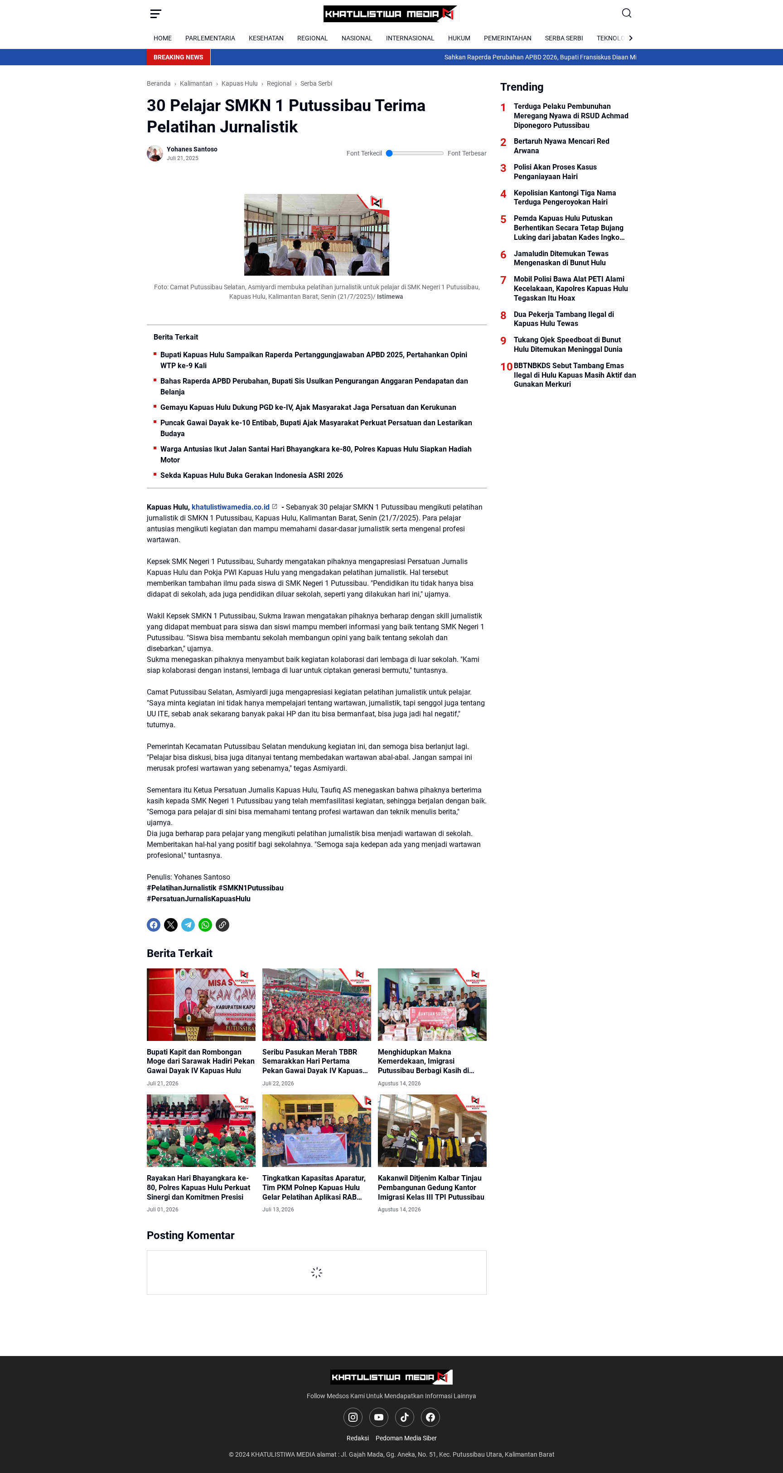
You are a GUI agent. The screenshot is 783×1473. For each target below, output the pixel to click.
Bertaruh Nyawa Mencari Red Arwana (561, 146)
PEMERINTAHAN (508, 38)
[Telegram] (188, 925)
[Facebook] (153, 925)
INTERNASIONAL (410, 38)
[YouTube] (378, 1417)
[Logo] (391, 1377)
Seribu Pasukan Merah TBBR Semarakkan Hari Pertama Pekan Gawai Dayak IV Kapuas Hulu (312, 1062)
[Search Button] (627, 14)
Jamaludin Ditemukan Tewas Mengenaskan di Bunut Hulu (561, 258)
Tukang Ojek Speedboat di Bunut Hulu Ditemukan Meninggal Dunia (568, 344)
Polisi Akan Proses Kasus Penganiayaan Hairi (555, 172)
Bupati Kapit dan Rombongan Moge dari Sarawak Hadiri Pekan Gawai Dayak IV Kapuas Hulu (201, 1061)
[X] (171, 925)
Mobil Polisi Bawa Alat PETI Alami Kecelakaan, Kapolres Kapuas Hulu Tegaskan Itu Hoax (571, 288)
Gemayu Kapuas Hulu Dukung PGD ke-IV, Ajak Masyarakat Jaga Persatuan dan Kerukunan (308, 407)
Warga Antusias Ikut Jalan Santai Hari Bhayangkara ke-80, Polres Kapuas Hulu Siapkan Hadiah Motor (316, 454)
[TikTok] (404, 1417)
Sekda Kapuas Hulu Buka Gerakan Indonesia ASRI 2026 (251, 475)
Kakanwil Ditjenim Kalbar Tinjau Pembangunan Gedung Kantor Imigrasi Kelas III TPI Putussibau (431, 1187)
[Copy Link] (222, 925)
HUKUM (459, 38)
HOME (163, 38)
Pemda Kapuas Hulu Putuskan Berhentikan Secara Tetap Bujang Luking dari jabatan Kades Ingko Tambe (569, 228)
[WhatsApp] (205, 925)
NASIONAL (357, 38)
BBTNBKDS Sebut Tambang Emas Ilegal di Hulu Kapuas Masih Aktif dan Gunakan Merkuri (575, 375)
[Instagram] (352, 1417)
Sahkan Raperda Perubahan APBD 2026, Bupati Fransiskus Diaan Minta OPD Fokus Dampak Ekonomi (542, 57)
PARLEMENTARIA (210, 38)
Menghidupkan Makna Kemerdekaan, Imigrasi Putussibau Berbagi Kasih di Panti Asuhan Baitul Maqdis (423, 1062)
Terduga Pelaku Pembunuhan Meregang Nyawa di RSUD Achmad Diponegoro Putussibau (571, 116)
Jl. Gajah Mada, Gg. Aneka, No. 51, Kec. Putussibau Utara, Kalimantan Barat (448, 1454)
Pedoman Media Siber (406, 1438)
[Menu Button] (156, 14)
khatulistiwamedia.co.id (231, 507)
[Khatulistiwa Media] (391, 13)
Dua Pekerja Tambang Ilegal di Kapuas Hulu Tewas (564, 319)
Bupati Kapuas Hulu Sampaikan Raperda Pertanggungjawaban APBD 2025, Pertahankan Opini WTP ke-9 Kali (313, 360)
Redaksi (358, 1438)
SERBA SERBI (564, 38)
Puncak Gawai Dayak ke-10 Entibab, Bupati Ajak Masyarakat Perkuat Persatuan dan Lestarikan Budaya (316, 428)
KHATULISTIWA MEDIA (283, 1454)
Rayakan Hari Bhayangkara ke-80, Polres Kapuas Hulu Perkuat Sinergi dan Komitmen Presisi (198, 1187)
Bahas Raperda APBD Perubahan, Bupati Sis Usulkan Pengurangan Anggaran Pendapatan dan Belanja (314, 386)
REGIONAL (312, 38)
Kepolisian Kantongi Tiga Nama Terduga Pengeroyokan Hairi (565, 198)
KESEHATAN (266, 38)
